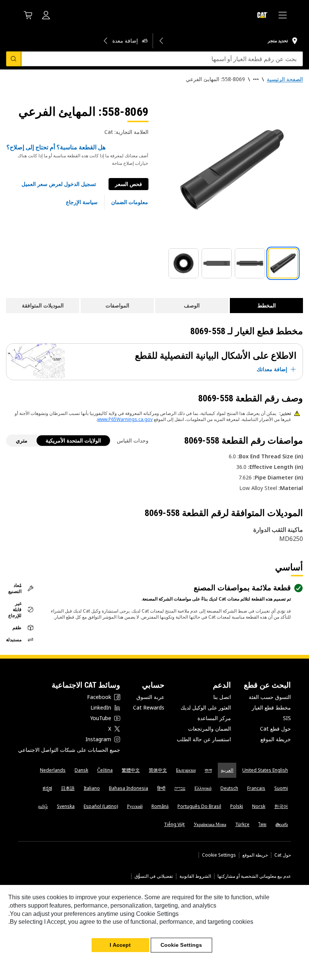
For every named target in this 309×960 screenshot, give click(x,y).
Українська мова (210, 824)
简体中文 (158, 770)
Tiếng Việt (174, 824)
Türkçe (242, 824)
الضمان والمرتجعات (209, 728)
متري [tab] (22, 440)
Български (186, 770)
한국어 (281, 806)
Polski (236, 806)
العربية (227, 770)
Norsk (258, 806)
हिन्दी (161, 788)
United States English (265, 770)
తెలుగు (281, 824)
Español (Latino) (101, 806)
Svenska (66, 806)
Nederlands (53, 770)
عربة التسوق (150, 696)
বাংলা (208, 770)
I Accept (120, 945)
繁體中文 (131, 770)
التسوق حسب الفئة (270, 696)
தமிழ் (43, 806)
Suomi (281, 788)
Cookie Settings (219, 855)
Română (159, 806)
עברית (179, 788)
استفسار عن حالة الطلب (204, 739)
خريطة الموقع (275, 739)
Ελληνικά (202, 788)
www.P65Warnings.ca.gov (125, 419)
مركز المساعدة (214, 718)
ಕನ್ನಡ (47, 788)
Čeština (105, 770)
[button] (58, 184)
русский (134, 806)
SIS (287, 718)
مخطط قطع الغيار (271, 707)
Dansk (81, 770)
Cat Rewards (148, 707)
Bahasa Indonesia (128, 788)
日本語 (68, 788)
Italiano (92, 788)
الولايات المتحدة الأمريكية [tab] (73, 440)
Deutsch (229, 788)
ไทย (262, 824)
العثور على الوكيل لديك (206, 707)
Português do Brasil (199, 806)
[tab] (283, 263)
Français (256, 788)
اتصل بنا (222, 696)
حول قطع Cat (275, 728)
